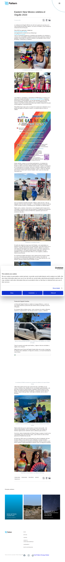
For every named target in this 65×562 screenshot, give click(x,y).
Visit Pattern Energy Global (41, 555)
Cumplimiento (26, 544)
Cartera (25, 537)
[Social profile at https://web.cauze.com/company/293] (33, 555)
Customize (32, 293)
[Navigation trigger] (59, 3)
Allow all (53, 293)
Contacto (25, 540)
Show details (56, 288)
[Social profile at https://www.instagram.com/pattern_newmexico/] (29, 555)
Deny (11, 293)
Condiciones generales (28, 541)
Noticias (25, 534)
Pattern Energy (11, 3)
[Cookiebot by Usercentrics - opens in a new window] (56, 268)
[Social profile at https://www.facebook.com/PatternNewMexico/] (24, 555)
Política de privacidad (28, 547)
